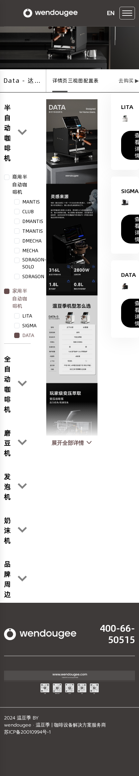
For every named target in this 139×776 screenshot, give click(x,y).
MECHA (30, 250)
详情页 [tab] (59, 80)
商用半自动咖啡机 (19, 184)
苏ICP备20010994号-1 (27, 732)
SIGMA (29, 325)
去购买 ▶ (128, 80)
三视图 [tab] (75, 80)
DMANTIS (32, 221)
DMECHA (31, 240)
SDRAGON (33, 276)
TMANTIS (32, 231)
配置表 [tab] (91, 80)
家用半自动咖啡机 (19, 298)
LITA (27, 315)
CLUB (28, 211)
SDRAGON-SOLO (34, 263)
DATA (28, 335)
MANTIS (31, 201)
